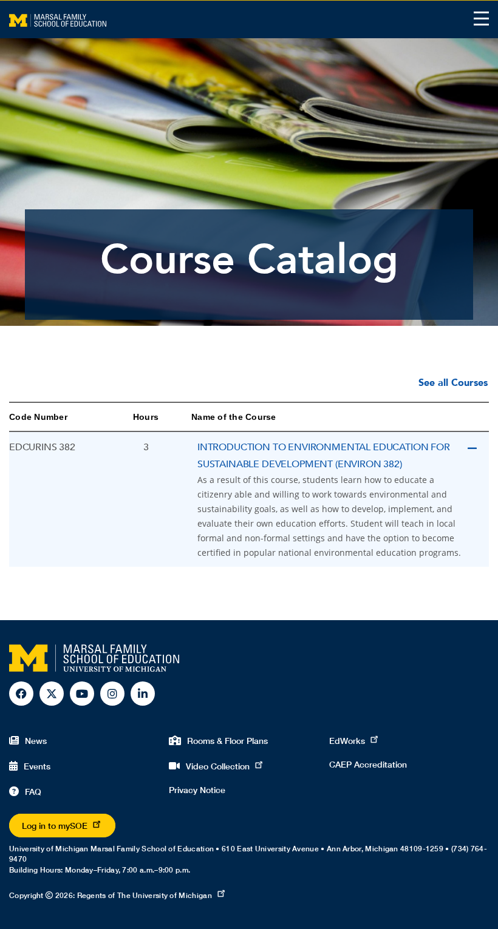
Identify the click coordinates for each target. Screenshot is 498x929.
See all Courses (453, 383)
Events (37, 766)
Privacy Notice (197, 790)
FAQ (33, 791)
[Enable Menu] (481, 18)
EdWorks (347, 740)
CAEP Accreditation (368, 764)
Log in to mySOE (54, 825)
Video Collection (218, 766)
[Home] (57, 19)
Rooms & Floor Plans (227, 740)
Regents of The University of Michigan (144, 895)
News (36, 740)
